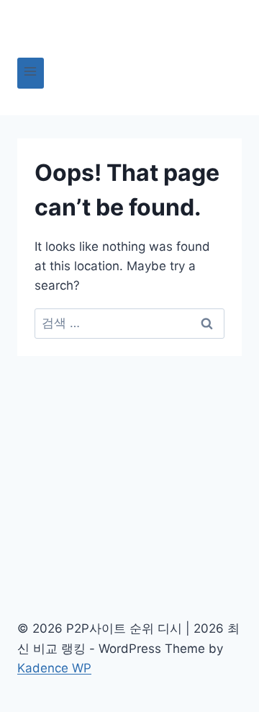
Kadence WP (54, 668)
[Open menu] (30, 73)
